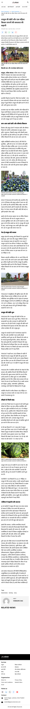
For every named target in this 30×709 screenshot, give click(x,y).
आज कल (3, 7)
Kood (2, 685)
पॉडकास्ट (17, 667)
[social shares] (2, 692)
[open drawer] (2, 2)
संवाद (2, 672)
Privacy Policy (18, 680)
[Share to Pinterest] (16, 32)
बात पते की (24, 7)
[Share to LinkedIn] (12, 32)
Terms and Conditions (7, 682)
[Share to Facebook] (2, 32)
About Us (3, 680)
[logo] (15, 2)
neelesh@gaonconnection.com (12, 702)
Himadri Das (4, 29)
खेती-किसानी (11, 7)
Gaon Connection (5, 11)
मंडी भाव (3, 674)
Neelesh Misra (18, 682)
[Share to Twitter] (6, 32)
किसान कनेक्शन (18, 665)
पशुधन (2, 665)
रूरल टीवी (17, 672)
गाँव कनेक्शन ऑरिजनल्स (20, 669)
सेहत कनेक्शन (18, 674)
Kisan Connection (15, 11)
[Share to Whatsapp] (9, 32)
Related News (8, 607)
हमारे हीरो (18, 7)
